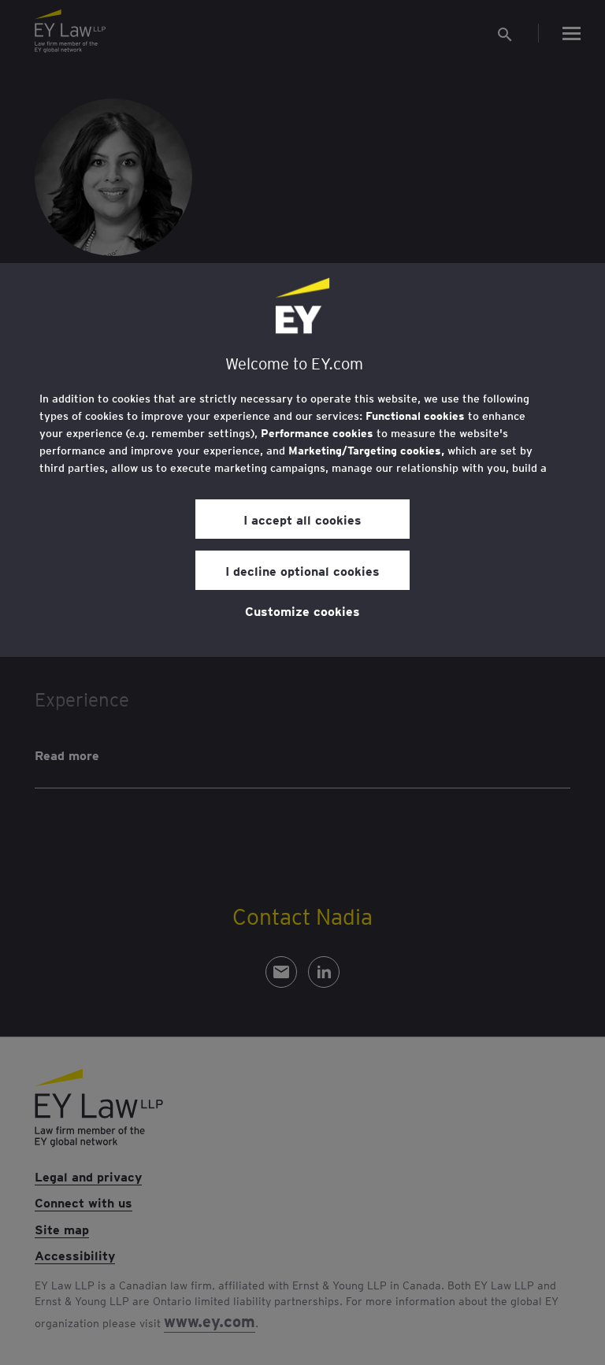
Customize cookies (302, 610)
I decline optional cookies (302, 570)
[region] (302, 460)
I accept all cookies (302, 519)
